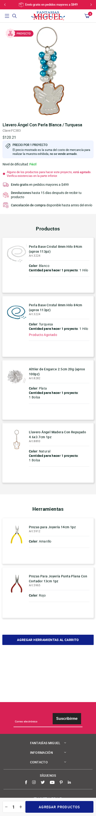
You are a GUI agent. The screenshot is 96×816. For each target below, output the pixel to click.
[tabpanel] (48, 71)
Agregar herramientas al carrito (48, 640)
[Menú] (7, 16)
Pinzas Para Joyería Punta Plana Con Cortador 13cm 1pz (58, 578)
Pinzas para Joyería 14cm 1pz (52, 527)
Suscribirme (67, 719)
